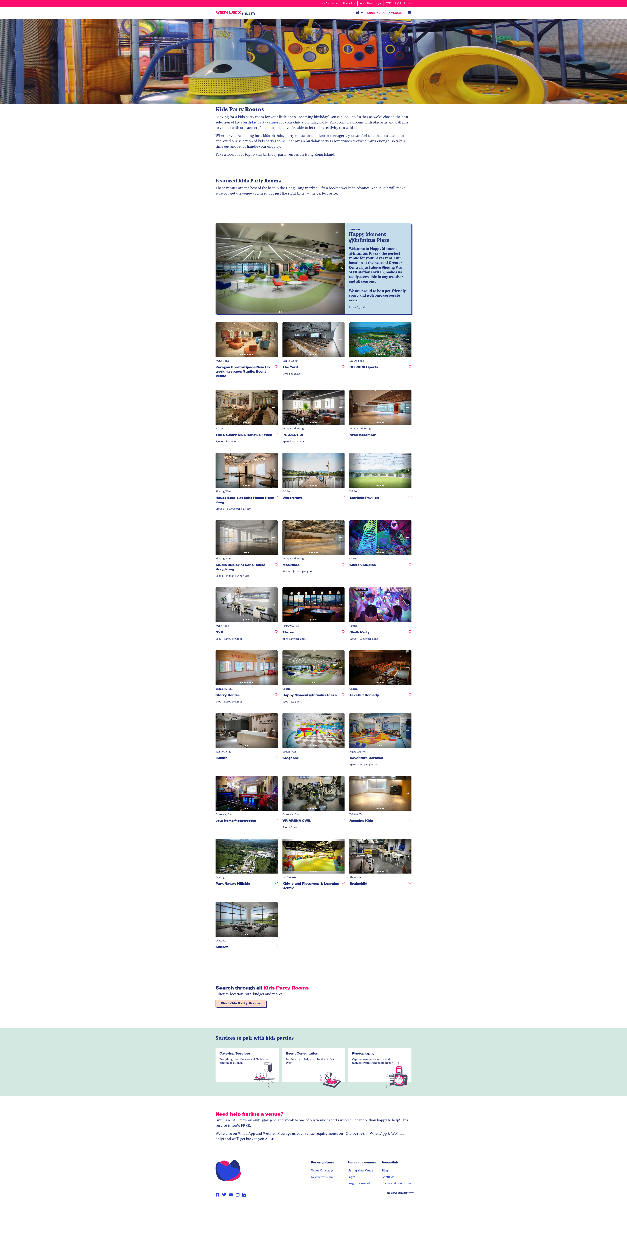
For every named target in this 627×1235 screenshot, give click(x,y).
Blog (385, 1170)
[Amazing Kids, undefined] (410, 822)
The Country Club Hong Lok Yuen (244, 435)
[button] (219, 268)
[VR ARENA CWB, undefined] (343, 822)
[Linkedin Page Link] (238, 1195)
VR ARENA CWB (296, 821)
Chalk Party (359, 632)
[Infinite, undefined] (276, 759)
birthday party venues (260, 122)
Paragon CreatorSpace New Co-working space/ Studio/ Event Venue (243, 371)
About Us (388, 1177)
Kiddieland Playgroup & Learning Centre (310, 886)
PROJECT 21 (292, 435)
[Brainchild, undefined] (410, 884)
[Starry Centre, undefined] (276, 696)
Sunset (222, 947)
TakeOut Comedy (364, 695)
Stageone (290, 758)
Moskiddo (290, 565)
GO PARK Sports (363, 367)
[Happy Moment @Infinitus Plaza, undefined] (343, 696)
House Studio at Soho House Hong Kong (245, 500)
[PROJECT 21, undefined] (343, 436)
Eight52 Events (403, 3)
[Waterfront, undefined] (343, 499)
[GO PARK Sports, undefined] (410, 368)
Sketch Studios (362, 565)
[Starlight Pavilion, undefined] (410, 499)
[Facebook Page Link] (218, 1195)
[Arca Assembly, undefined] (410, 436)
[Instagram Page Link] (244, 1195)
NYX (219, 632)
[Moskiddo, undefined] (343, 566)
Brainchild (358, 883)
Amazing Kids (361, 821)
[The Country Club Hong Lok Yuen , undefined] (276, 436)
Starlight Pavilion (364, 498)
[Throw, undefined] (343, 633)
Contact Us (349, 3)
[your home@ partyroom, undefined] (276, 822)
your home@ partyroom (236, 821)
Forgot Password (358, 1183)
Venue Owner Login (371, 3)
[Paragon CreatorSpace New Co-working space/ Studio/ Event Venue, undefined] (276, 373)
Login (351, 1177)
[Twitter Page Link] (224, 1195)
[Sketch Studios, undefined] (410, 566)
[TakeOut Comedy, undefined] (410, 696)
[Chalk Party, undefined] (410, 633)
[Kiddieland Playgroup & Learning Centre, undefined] (343, 887)
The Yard (290, 367)
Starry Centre (228, 695)
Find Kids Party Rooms (241, 1003)
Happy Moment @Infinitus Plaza (309, 695)
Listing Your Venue (360, 1170)
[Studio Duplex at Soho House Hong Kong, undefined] (276, 568)
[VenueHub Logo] (235, 13)
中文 (388, 3)
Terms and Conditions (396, 1183)
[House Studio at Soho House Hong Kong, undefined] (276, 501)
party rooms (275, 141)
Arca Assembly (362, 435)
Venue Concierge (322, 1170)
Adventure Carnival (366, 758)
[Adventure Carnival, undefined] (410, 759)
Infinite (222, 758)
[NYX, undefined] (276, 633)
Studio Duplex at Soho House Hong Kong (240, 567)
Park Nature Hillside (233, 883)
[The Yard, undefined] (343, 368)
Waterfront (292, 498)
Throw (288, 632)
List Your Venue (330, 3)
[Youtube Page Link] (231, 1195)
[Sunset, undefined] (276, 948)
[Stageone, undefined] (343, 759)
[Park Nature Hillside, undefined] (276, 884)
